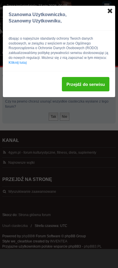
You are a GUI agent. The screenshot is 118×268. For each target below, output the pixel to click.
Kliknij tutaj (18, 63)
